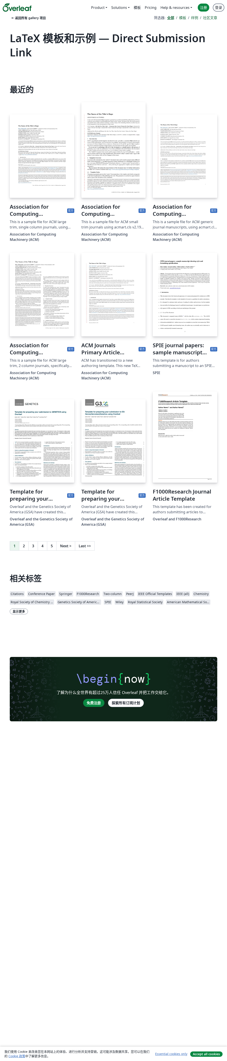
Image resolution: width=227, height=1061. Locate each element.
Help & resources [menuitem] (175, 7)
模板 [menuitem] (137, 7)
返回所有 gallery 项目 (28, 18)
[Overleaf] (17, 7)
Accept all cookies (206, 1054)
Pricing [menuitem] (151, 7)
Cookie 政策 (16, 1056)
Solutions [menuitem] (119, 7)
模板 (182, 17)
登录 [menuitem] (218, 7)
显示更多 (19, 611)
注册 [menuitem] (203, 7)
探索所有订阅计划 (126, 702)
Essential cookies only (171, 1054)
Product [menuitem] (98, 7)
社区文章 (210, 17)
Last (85, 545)
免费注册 (94, 702)
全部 (170, 17)
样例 (194, 17)
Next (65, 545)
